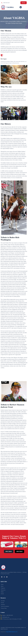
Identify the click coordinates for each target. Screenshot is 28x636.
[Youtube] (7, 577)
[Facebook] (2, 577)
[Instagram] (4, 577)
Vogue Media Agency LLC (11, 631)
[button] (21, 7)
